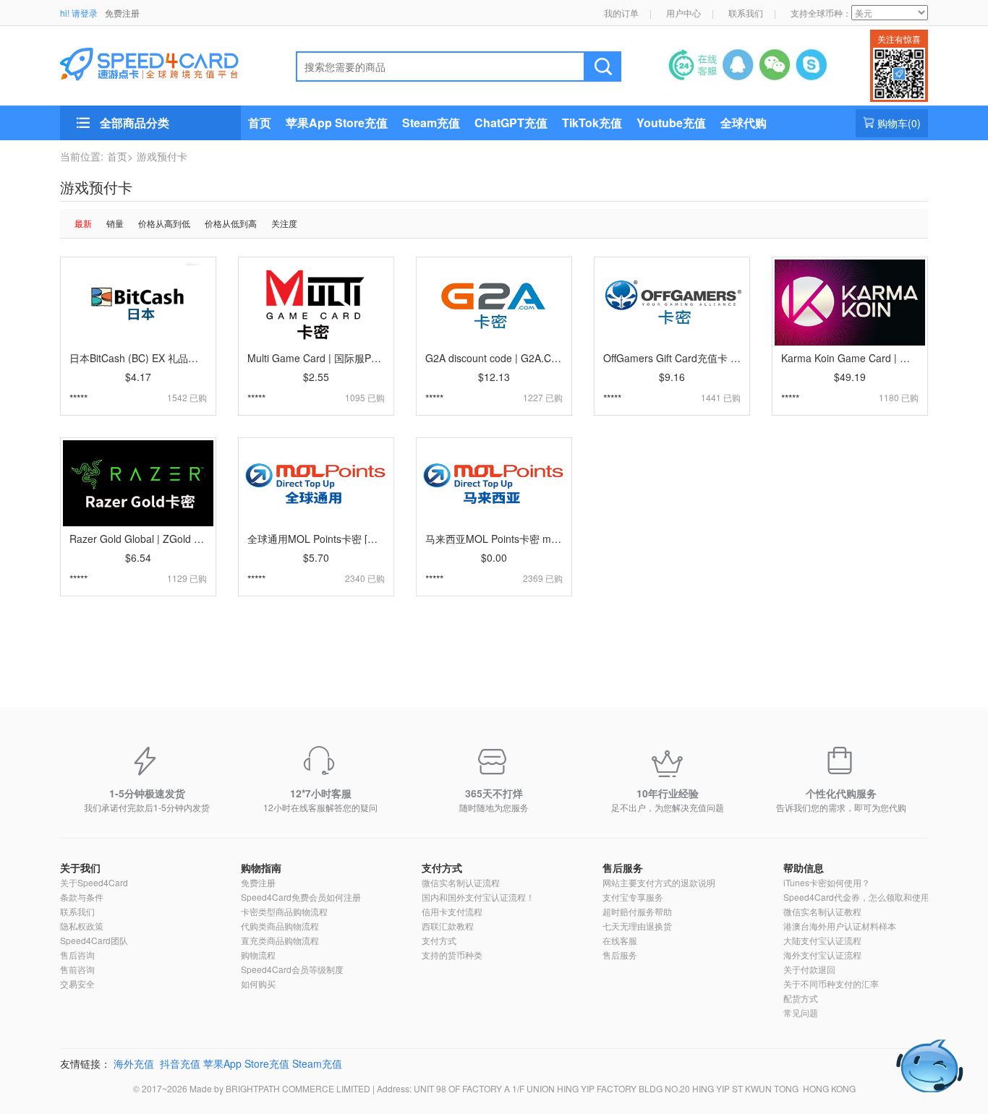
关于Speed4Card (94, 882)
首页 (259, 122)
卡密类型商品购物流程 (284, 911)
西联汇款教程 (448, 926)
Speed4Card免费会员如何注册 (301, 897)
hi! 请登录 (79, 13)
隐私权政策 (81, 926)
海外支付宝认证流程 (822, 954)
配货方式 (800, 998)
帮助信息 (803, 867)
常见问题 (800, 1012)
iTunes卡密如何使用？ (826, 882)
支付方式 (442, 867)
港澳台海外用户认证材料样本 (839, 926)
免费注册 (122, 13)
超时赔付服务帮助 (637, 911)
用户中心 (683, 13)
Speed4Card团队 (94, 940)
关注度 (284, 223)
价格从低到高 (231, 223)
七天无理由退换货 (637, 926)
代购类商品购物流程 (280, 926)
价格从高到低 (164, 223)
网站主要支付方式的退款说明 (658, 882)
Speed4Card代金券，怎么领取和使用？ (860, 897)
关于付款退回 (809, 969)
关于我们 (80, 867)
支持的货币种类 (452, 954)
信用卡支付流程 (452, 911)
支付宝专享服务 (632, 897)
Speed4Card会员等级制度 (292, 969)
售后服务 (622, 867)
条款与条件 (81, 897)
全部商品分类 (134, 122)
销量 (115, 223)
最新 (83, 223)
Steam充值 (431, 122)
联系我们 (745, 13)
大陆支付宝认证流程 (822, 940)
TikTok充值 (592, 122)
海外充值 (134, 1063)
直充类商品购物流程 (280, 940)
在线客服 (619, 940)
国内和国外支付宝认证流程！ (478, 897)
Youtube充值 (671, 122)
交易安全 (77, 983)
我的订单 (621, 13)
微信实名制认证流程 (461, 882)
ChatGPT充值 (511, 122)
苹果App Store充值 (337, 122)
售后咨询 (77, 954)
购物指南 (261, 867)
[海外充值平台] (161, 62)
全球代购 (743, 122)
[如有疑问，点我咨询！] (930, 1066)
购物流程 (258, 954)
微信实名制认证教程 (822, 911)
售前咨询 (77, 969)
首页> (120, 156)
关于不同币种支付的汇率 (831, 983)
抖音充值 (180, 1063)
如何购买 (258, 983)
